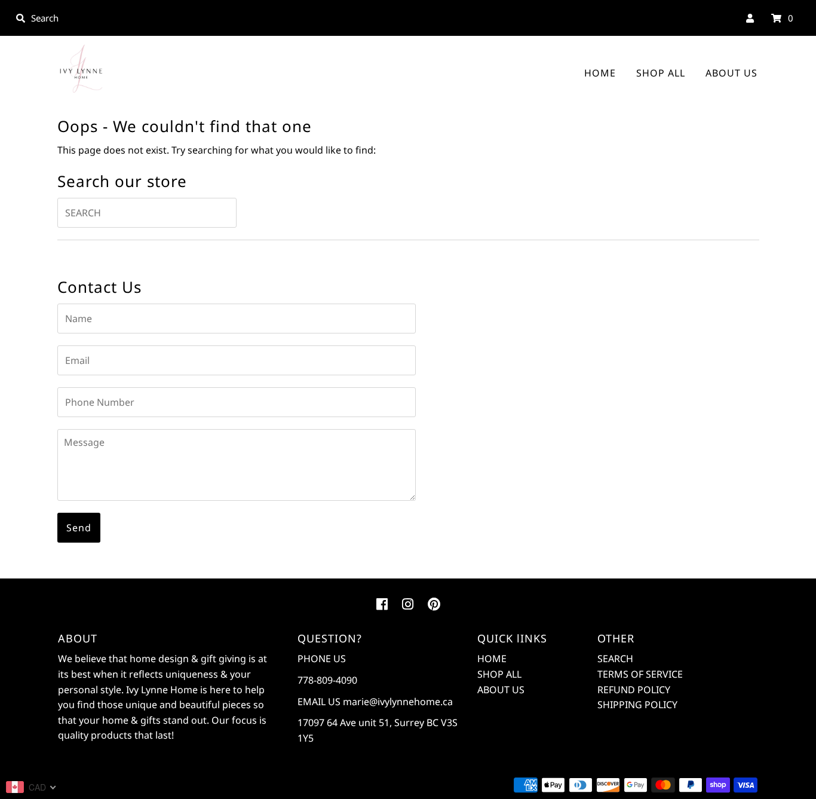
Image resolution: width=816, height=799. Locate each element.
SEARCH (615, 658)
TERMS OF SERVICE (640, 674)
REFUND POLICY (633, 689)
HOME (600, 72)
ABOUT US (731, 72)
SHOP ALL (660, 72)
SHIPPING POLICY (637, 704)
